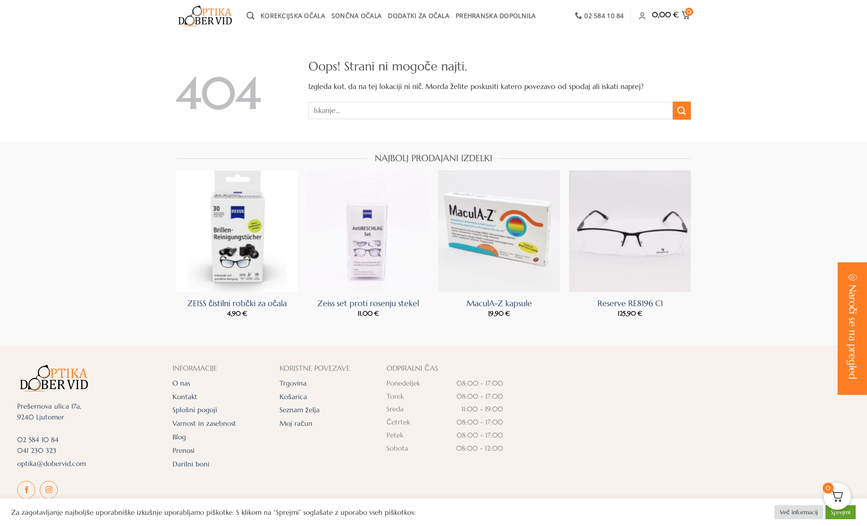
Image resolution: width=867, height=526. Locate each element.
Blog (179, 437)
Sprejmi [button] (840, 512)
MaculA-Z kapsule (499, 303)
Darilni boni (191, 464)
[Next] (674, 227)
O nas (181, 383)
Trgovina (293, 383)
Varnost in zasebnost (204, 423)
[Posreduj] (682, 110)
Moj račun (296, 423)
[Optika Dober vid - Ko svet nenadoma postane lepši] (204, 16)
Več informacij (799, 512)
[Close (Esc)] (840, 39)
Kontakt (184, 396)
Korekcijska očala (293, 15)
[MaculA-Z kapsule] (499, 231)
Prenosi (183, 450)
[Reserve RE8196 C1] (630, 231)
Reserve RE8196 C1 (630, 303)
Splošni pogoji (194, 409)
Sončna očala (356, 15)
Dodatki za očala (418, 15)
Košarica (293, 396)
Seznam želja (300, 409)
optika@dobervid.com (51, 463)
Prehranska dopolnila (496, 15)
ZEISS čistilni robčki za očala (237, 303)
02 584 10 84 (38, 439)
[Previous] (193, 227)
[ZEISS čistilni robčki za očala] (237, 231)
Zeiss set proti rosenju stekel (368, 303)
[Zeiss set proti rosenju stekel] (368, 231)
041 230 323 (36, 450)
